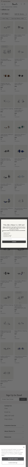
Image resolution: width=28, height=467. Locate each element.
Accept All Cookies (13, 458)
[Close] (24, 447)
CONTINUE (14, 241)
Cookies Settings (12, 462)
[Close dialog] (26, 220)
